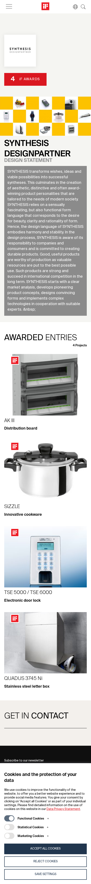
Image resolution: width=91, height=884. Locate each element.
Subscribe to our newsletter (24, 760)
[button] (73, 7)
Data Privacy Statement (63, 809)
